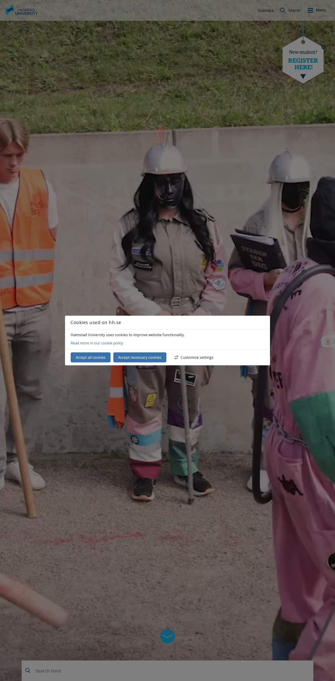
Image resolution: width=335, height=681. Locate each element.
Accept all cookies (91, 357)
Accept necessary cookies (139, 357)
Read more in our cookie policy (97, 343)
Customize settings (197, 357)
